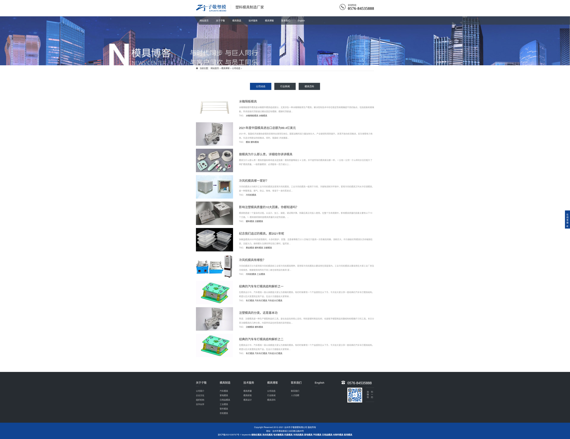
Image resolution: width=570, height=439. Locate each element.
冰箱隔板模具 (252, 115)
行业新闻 (285, 86)
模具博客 (269, 20)
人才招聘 (295, 395)
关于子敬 (220, 20)
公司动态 (236, 68)
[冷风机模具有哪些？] (214, 266)
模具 (248, 141)
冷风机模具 (251, 194)
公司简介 (200, 390)
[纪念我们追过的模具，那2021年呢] (214, 239)
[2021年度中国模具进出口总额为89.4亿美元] (214, 134)
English (301, 20)
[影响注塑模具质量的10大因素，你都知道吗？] (214, 213)
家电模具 (224, 395)
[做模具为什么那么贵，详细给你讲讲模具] (214, 160)
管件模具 (224, 408)
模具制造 (236, 20)
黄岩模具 (250, 247)
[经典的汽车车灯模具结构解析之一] (214, 292)
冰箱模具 (263, 115)
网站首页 (204, 20)
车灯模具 (250, 300)
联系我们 (285, 20)
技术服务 (253, 20)
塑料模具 (255, 141)
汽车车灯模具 (261, 300)
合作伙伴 (200, 404)
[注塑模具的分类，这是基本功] (214, 319)
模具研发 (247, 395)
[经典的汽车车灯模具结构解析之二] (214, 345)
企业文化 (200, 395)
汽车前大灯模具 (275, 300)
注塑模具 (259, 221)
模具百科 (309, 86)
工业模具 (261, 273)
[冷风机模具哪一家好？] (214, 187)
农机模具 (224, 413)
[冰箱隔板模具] (214, 107)
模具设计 (247, 399)
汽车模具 (224, 390)
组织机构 (200, 399)
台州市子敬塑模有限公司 (295, 427)
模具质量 (247, 390)
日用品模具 (225, 399)
